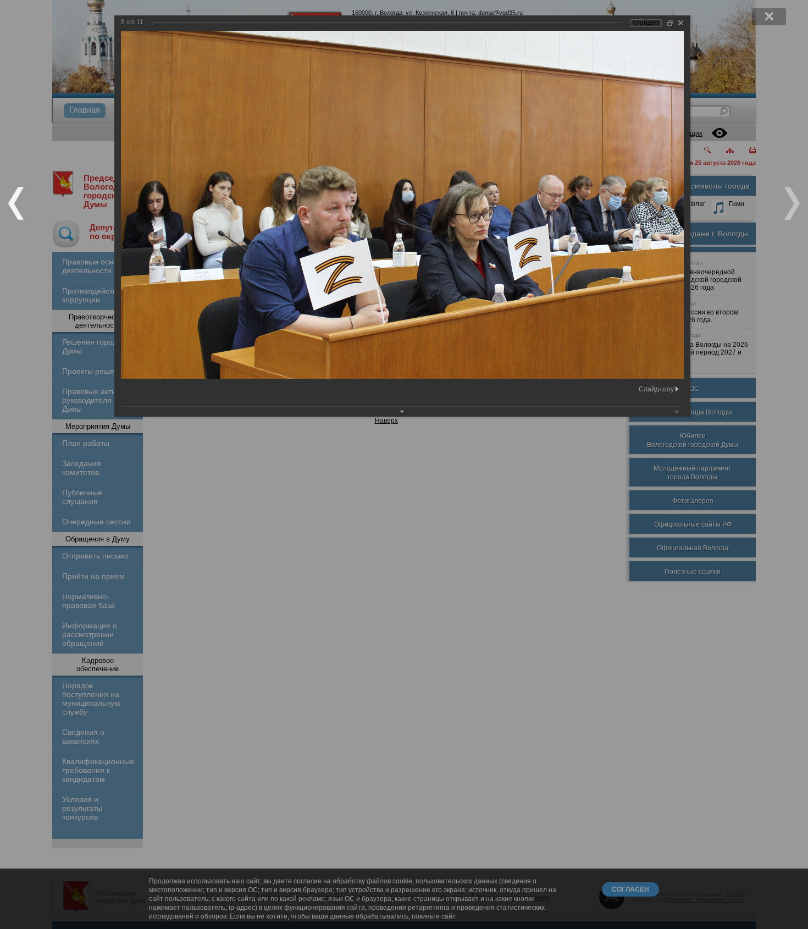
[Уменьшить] (670, 23)
